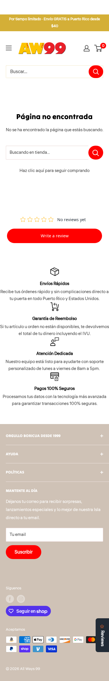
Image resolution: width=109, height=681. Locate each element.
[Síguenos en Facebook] (10, 599)
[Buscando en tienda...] (95, 153)
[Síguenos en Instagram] (21, 599)
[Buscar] (96, 71)
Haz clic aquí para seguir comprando (54, 171)
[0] (98, 48)
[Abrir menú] (9, 48)
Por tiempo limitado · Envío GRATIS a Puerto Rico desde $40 (54, 22)
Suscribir (24, 552)
